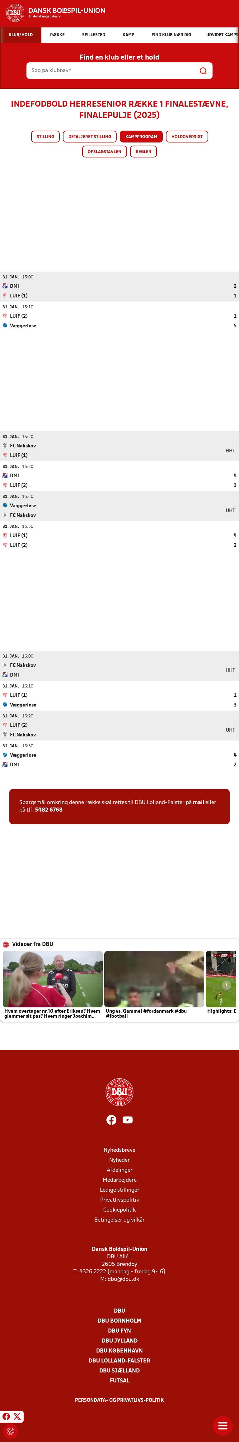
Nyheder (119, 1160)
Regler (143, 152)
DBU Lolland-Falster (119, 1361)
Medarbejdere (120, 1180)
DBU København (119, 1351)
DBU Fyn (119, 1331)
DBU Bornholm (119, 1321)
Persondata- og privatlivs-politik (119, 1400)
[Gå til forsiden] (52, 13)
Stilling (45, 137)
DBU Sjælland (119, 1371)
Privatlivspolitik (119, 1200)
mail (198, 802)
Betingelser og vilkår (119, 1220)
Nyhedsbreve (119, 1150)
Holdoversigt (187, 137)
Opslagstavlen (104, 152)
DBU (119, 1311)
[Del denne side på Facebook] (6, 1418)
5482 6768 (49, 810)
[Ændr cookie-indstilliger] (10, 1431)
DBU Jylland (120, 1341)
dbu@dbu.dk (123, 1279)
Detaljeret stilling (89, 137)
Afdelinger (120, 1170)
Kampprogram (141, 137)
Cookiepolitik (119, 1210)
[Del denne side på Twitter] (17, 1418)
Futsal (119, 1381)
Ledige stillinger (119, 1190)
